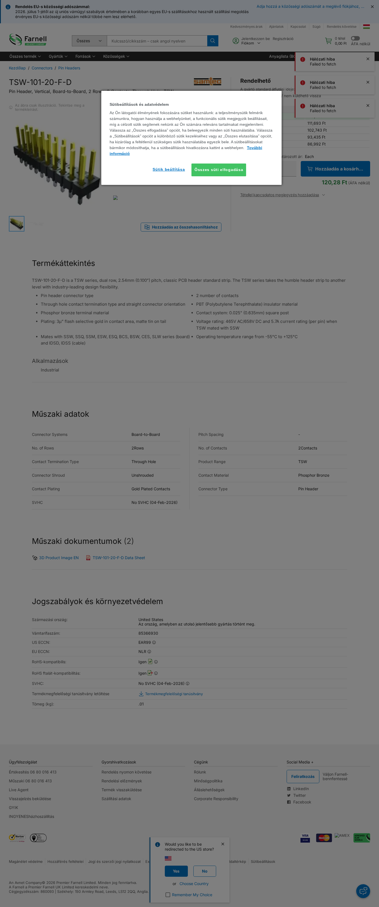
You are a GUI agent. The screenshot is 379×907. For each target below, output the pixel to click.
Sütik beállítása (169, 169)
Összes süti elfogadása (218, 169)
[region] (191, 138)
